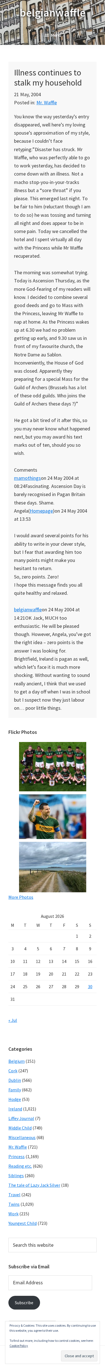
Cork (12, 1070)
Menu (56, 35)
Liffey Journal (21, 1118)
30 (90, 986)
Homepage (41, 511)
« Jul (12, 1020)
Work (13, 1213)
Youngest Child (22, 1223)
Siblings (16, 1175)
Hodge (14, 1099)
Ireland (15, 1109)
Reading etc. (20, 1166)
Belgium (16, 1061)
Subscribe (24, 1302)
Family (14, 1090)
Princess (16, 1156)
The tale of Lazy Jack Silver (34, 1185)
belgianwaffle (52, 13)
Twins (14, 1204)
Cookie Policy (19, 1345)
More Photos (20, 897)
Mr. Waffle (46, 102)
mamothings (27, 478)
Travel (14, 1194)
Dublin (14, 1080)
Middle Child (20, 1128)
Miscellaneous (22, 1137)
